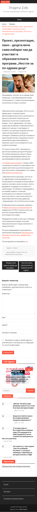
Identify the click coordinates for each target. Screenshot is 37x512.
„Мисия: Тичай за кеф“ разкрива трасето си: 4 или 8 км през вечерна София (24, 406)
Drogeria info (22, 72)
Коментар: (6, 294)
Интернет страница (9, 333)
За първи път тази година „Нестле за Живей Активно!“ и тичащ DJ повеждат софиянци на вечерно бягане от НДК (23, 450)
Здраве (9, 248)
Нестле (24, 252)
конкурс (18, 252)
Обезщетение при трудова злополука (16, 466)
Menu (19, 19)
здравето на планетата (13, 173)
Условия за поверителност (14, 499)
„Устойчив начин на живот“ (12, 163)
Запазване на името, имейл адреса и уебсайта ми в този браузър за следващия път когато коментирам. (18, 342)
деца (8, 252)
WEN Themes (23, 509)
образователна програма (13, 254)
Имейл (4, 325)
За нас (6, 484)
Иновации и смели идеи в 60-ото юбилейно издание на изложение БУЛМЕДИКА (18, 379)
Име (3, 317)
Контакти (7, 491)
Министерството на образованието (17, 208)
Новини (15, 248)
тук (27, 241)
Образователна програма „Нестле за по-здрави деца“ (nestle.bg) (17, 235)
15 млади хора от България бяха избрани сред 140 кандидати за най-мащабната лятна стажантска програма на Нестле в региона (17, 433)
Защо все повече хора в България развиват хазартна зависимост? (22, 418)
